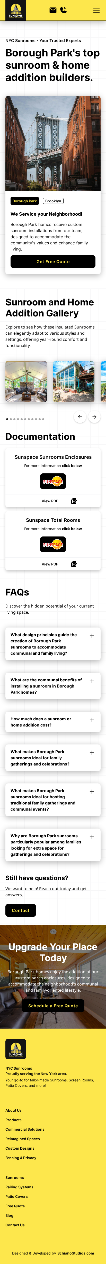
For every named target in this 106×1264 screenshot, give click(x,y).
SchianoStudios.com (75, 1253)
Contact (21, 910)
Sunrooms (14, 1177)
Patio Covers (16, 1196)
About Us (13, 1110)
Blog (9, 1215)
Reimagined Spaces (22, 1139)
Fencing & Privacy (20, 1158)
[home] (15, 10)
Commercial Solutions (25, 1129)
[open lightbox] (26, 381)
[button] (95, 10)
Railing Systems (19, 1187)
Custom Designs (19, 1148)
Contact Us (15, 1225)
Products (13, 1120)
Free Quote (15, 1206)
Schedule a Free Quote (53, 1005)
